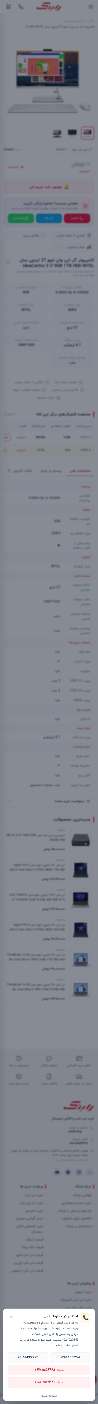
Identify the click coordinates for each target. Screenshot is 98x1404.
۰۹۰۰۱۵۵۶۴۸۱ (49, 1382)
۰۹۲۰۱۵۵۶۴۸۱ (49, 1369)
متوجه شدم (49, 1396)
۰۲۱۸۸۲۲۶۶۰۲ (28, 1357)
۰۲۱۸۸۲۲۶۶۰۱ (70, 1357)
